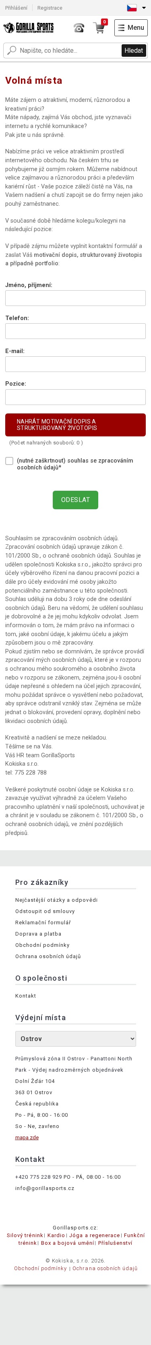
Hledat (133, 50)
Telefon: (17, 318)
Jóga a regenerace (94, 1235)
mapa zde (27, 1137)
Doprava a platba (38, 934)
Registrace (49, 8)
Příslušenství (115, 1243)
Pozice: (15, 383)
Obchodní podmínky (42, 945)
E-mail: (15, 351)
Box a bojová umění (67, 1243)
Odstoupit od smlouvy (45, 911)
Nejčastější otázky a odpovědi (56, 900)
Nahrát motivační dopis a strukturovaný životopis (57, 424)
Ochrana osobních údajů (48, 956)
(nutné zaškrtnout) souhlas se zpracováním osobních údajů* (75, 464)
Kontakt (25, 996)
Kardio (56, 1235)
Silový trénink (25, 1235)
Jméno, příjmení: (28, 285)
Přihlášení (16, 8)
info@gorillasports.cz (45, 1188)
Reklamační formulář (43, 922)
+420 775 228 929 (38, 1177)
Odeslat (75, 500)
